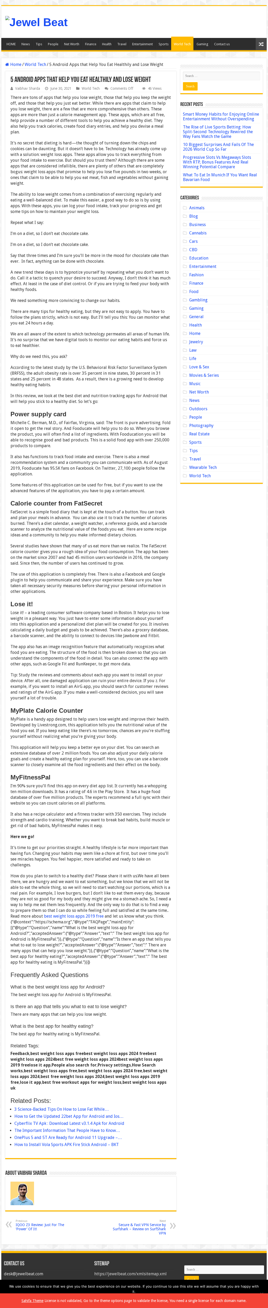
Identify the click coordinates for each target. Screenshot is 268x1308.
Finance (90, 44)
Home (15, 64)
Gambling (198, 299)
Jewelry (196, 341)
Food (194, 291)
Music (194, 383)
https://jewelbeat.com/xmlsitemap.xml (130, 1273)
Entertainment (142, 44)
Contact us (222, 44)
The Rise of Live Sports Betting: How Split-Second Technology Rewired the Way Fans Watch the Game (218, 132)
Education (198, 258)
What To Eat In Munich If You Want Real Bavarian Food (220, 177)
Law (193, 350)
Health (106, 44)
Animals (196, 207)
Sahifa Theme (32, 1301)
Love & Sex (199, 366)
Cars (193, 241)
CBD (193, 249)
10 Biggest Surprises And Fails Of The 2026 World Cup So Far (218, 147)
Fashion (196, 274)
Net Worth (71, 44)
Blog (193, 216)
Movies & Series (204, 375)
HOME (11, 44)
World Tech (182, 44)
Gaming (202, 44)
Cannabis (197, 233)
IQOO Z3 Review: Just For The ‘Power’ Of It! (40, 1225)
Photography (201, 425)
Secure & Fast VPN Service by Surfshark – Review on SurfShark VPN (139, 1227)
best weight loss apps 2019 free (74, 916)
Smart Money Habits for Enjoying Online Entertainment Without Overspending (221, 116)
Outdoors (198, 408)
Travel (121, 44)
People (53, 44)
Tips (39, 44)
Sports (164, 44)
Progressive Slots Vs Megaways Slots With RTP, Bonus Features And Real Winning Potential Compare (217, 162)
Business (197, 224)
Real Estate (199, 433)
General (196, 316)
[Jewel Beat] (36, 21)
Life (192, 358)
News (25, 44)
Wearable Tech (203, 467)
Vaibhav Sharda (27, 88)
